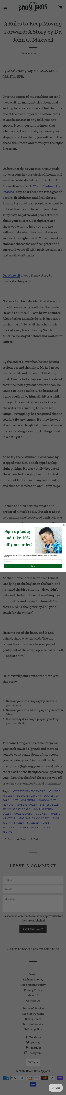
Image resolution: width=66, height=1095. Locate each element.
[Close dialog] (64, 525)
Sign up (33, 566)
